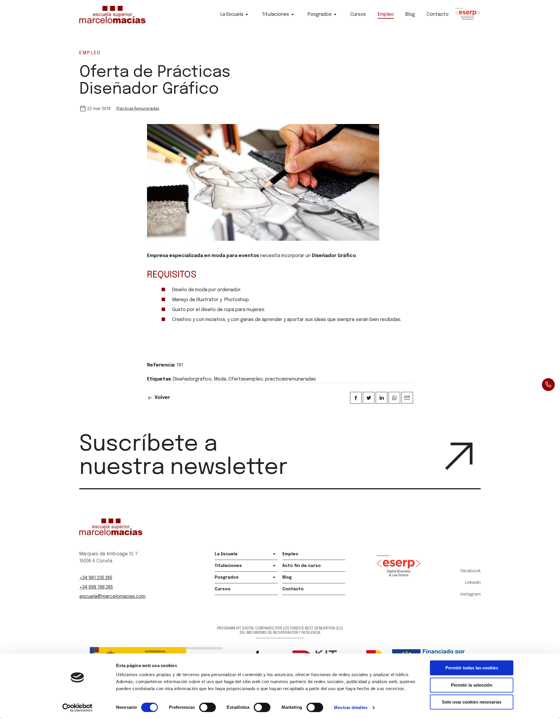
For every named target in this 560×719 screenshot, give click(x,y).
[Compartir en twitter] (368, 398)
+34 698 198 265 (96, 587)
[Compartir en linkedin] (381, 398)
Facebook (471, 571)
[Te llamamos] (548, 384)
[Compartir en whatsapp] (394, 398)
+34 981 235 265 (95, 577)
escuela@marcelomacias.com (112, 596)
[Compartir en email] (407, 398)
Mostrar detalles (351, 707)
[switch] (207, 707)
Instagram (471, 594)
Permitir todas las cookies (471, 667)
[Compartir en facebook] (356, 398)
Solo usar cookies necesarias (471, 701)
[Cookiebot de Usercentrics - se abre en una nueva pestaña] (77, 707)
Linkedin (473, 583)
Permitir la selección (471, 685)
